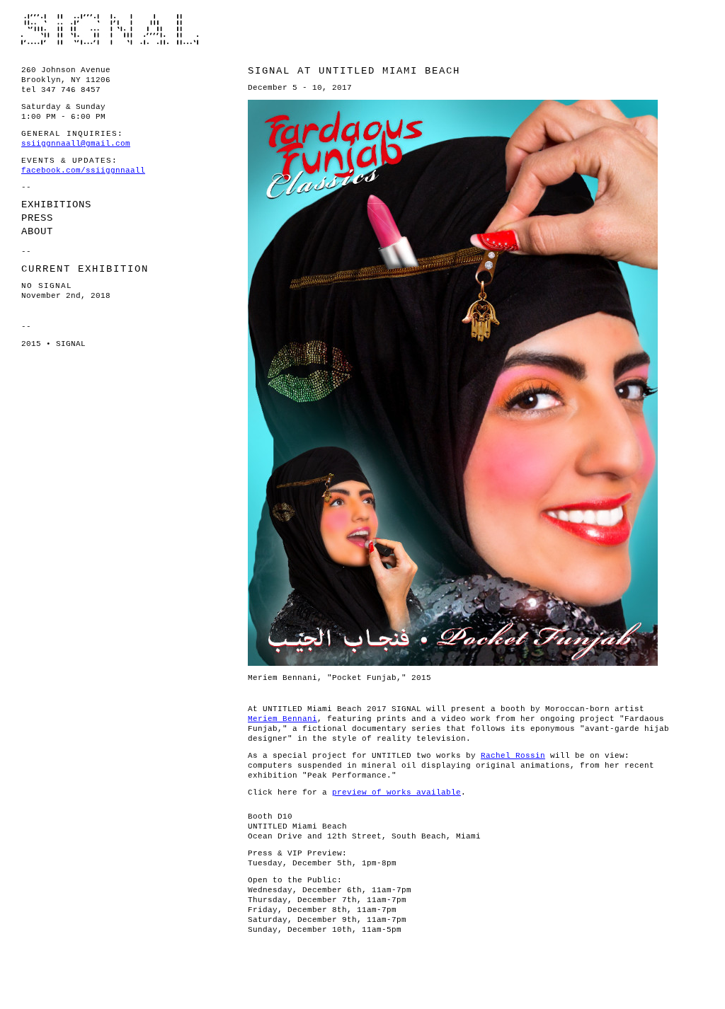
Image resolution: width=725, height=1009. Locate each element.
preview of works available (396, 792)
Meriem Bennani (282, 719)
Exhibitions (56, 204)
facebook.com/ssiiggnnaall (83, 170)
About (37, 231)
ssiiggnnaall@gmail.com (75, 143)
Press (37, 218)
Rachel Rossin (513, 755)
